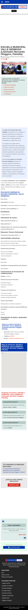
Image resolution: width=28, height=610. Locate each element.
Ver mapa (3, 59)
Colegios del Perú (6, 583)
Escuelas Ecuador (6, 590)
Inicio (2, 572)
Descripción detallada (10, 85)
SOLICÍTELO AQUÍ (15, 547)
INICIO (14, 11)
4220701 (12, 336)
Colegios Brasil (5, 598)
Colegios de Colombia (7, 585)
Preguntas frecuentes (9, 91)
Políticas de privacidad (6, 577)
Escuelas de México (7, 593)
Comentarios (7, 94)
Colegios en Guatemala (7, 595)
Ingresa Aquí (14, 485)
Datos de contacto (9, 87)
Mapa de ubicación (9, 89)
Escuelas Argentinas (7, 588)
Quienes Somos (5, 574)
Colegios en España (7, 600)
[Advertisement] (14, 30)
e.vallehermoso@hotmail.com (16, 338)
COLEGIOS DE (14, 7)
